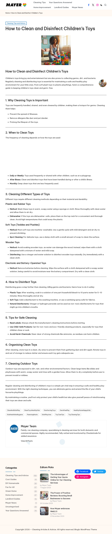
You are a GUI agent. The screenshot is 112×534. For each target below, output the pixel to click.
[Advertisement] (56, 156)
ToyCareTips (59, 414)
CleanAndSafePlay (13, 410)
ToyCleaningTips (74, 414)
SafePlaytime (46, 414)
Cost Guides (11, 479)
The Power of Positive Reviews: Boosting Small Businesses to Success (61, 496)
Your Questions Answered (17, 510)
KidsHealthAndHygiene (15, 414)
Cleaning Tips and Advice (16, 23)
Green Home (11, 491)
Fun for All (9, 487)
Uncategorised (12, 506)
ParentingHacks (32, 414)
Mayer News (11, 503)
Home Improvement (14, 495)
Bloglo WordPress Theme (85, 529)
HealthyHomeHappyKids (82, 410)
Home (7, 13)
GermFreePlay (65, 410)
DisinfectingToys (50, 410)
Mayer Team (28, 426)
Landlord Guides (12, 499)
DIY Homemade (12, 483)
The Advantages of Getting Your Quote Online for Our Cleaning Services (60, 478)
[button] (27, 441)
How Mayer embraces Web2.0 (60, 510)
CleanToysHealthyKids (32, 410)
